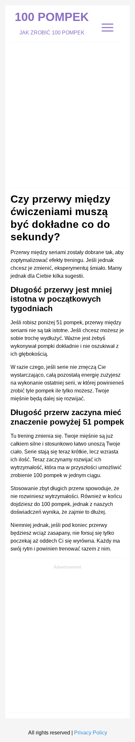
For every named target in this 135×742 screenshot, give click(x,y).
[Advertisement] (67, 113)
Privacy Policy (90, 732)
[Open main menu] (107, 27)
